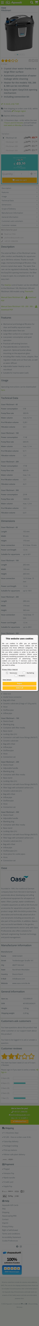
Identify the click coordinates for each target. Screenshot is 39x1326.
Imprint (15, 669)
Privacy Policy (7, 669)
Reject (19, 683)
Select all (19, 688)
